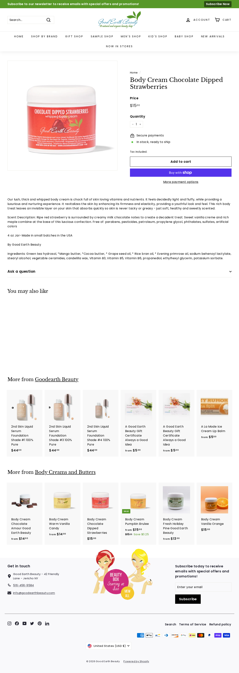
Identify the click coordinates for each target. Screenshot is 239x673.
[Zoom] (62, 115)
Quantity (137, 116)
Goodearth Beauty (56, 379)
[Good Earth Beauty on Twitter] (32, 623)
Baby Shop (184, 36)
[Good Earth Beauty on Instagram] (9, 623)
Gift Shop (74, 36)
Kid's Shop (157, 36)
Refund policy (220, 624)
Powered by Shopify (136, 661)
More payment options (180, 182)
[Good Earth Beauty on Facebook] (17, 623)
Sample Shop (102, 36)
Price (134, 98)
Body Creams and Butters (65, 472)
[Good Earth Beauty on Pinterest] (40, 623)
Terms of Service (192, 624)
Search (170, 624)
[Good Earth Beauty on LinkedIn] (47, 623)
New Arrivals (213, 36)
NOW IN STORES (119, 46)
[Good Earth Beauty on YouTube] (25, 623)
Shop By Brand (44, 36)
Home (19, 36)
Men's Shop (131, 36)
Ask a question (21, 271)
